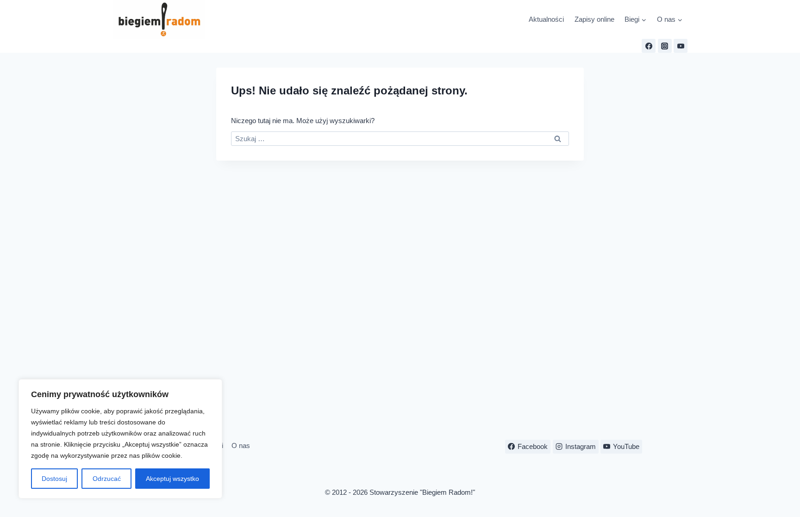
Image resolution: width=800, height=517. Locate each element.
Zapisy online (594, 19)
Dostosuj (54, 478)
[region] (120, 438)
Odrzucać (107, 478)
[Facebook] (649, 46)
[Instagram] (665, 46)
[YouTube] (681, 46)
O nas (240, 445)
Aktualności (546, 19)
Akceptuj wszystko (172, 478)
